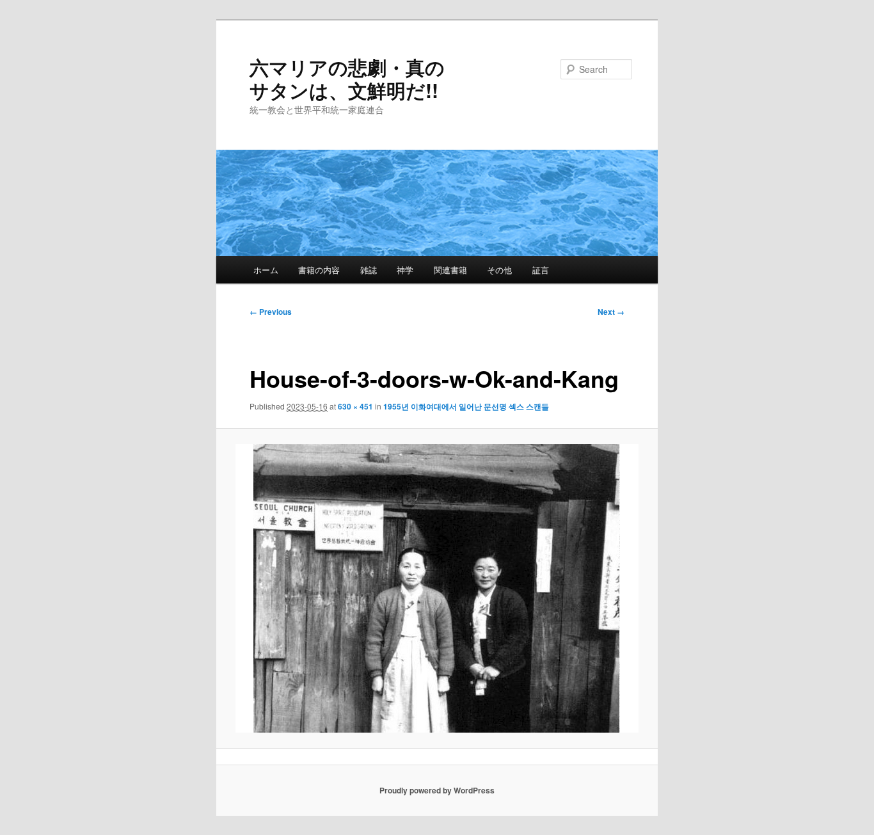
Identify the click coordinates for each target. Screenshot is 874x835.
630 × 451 (355, 406)
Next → (611, 311)
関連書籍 (450, 270)
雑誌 (368, 270)
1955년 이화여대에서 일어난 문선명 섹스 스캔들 (466, 406)
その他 (499, 270)
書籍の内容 (319, 270)
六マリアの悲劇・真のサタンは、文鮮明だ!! (347, 78)
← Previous (271, 311)
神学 (405, 270)
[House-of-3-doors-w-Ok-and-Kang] (437, 588)
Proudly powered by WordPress (437, 790)
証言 (540, 270)
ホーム (265, 270)
